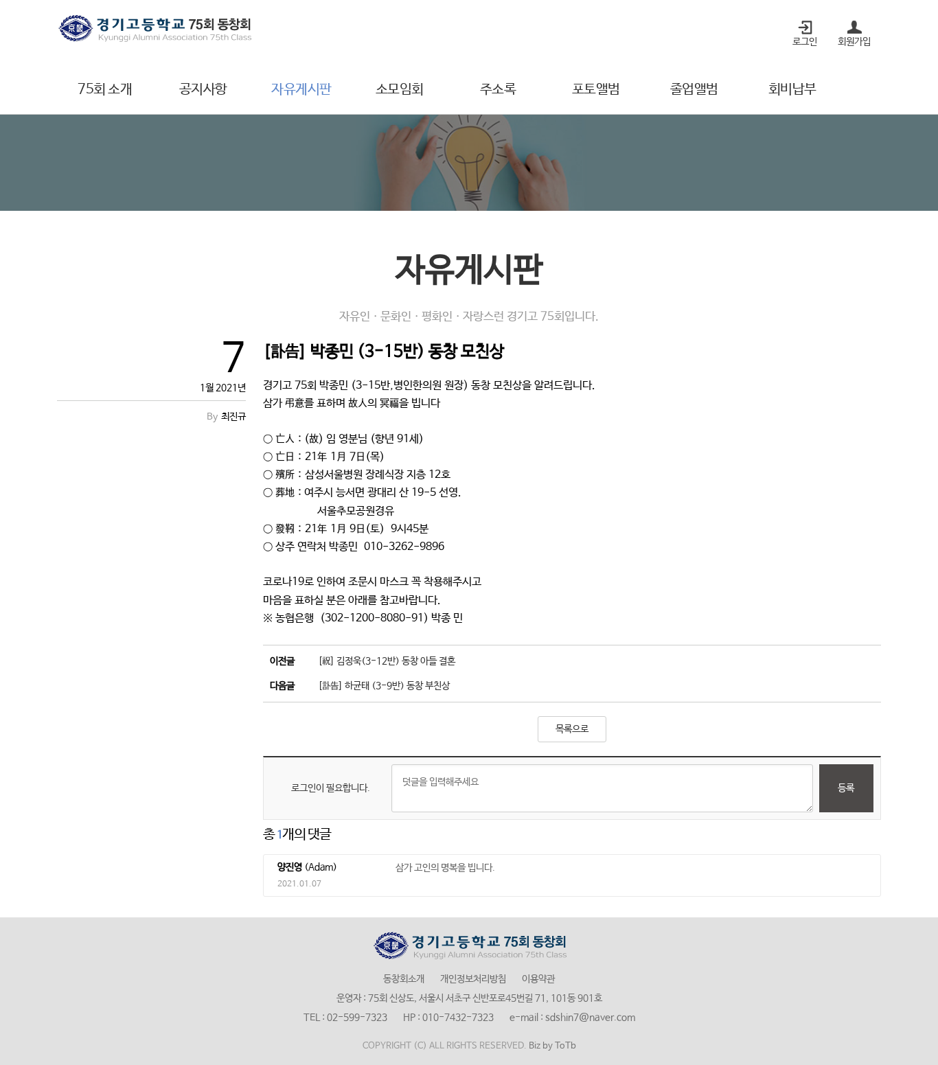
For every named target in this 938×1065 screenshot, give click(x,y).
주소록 (498, 90)
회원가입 (854, 41)
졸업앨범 (694, 90)
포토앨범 (596, 90)
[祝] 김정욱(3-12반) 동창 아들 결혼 (386, 661)
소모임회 (400, 90)
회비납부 (792, 90)
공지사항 (203, 90)
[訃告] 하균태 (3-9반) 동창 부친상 (384, 685)
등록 (846, 788)
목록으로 (572, 729)
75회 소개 (105, 90)
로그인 (804, 41)
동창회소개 (403, 979)
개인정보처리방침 (473, 979)
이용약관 (538, 979)
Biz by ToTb (552, 1046)
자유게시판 (301, 90)
